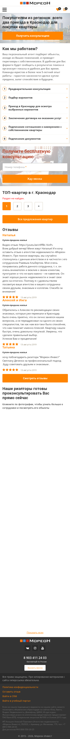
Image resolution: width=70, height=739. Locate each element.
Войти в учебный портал (16, 700)
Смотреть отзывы (35, 378)
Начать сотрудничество (30, 478)
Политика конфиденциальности (20, 687)
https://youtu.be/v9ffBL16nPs (36, 244)
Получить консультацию (32, 36)
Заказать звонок (22, 5)
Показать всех (35, 632)
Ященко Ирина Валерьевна (29, 446)
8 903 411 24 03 (35, 658)
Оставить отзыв (11, 691)
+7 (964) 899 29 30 (23, 461)
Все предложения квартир (35, 219)
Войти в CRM (9, 696)
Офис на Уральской (15, 456)
